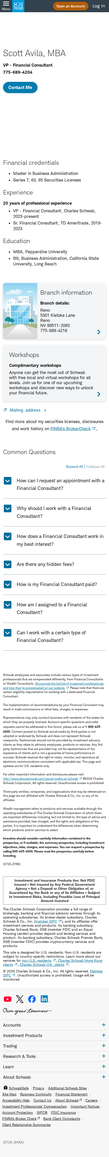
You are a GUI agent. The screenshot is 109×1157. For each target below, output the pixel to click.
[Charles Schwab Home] (18, 6)
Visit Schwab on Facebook (32, 999)
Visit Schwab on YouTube (7, 999)
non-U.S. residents (36, 960)
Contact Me (20, 87)
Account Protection (17, 1112)
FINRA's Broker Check (19, 1119)
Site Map (9, 1094)
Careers (91, 1100)
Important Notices (85, 1106)
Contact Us (42, 1100)
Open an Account (70, 6)
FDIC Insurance (63, 1112)
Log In (99, 5)
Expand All (74, 466)
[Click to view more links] (104, 1025)
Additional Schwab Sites (67, 1088)
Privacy (38, 1088)
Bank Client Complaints (61, 1119)
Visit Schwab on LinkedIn (45, 999)
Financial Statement (71, 1094)
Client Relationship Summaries (26, 1125)
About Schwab (67, 1100)
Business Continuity (36, 1094)
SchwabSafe (19, 1088)
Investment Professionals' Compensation (34, 1106)
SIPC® (42, 1112)
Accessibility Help (16, 1100)
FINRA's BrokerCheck (70, 428)
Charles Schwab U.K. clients (42, 964)
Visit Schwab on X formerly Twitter (19, 999)
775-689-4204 (17, 72)
